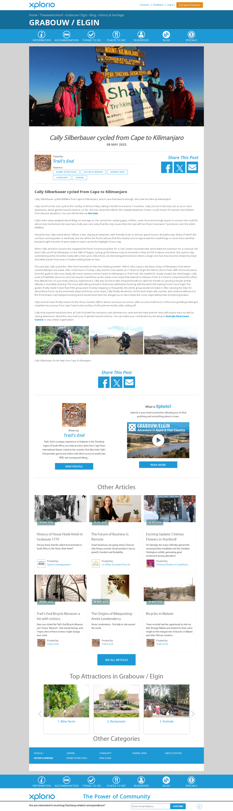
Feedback (158, 4)
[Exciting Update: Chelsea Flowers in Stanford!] (170, 508)
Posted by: (58, 156)
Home (33, 15)
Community (62, 177)
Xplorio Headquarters (59, 564)
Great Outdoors (173, 753)
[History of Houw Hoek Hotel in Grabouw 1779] (60, 508)
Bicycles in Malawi (159, 613)
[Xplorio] (44, 5)
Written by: (74, 430)
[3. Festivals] (166, 701)
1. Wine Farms (66, 721)
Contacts (144, 4)
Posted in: (58, 167)
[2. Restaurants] (116, 701)
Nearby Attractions (66, 172)
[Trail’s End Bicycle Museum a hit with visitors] (60, 588)
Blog (93, 15)
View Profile (74, 466)
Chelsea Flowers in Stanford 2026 (173, 564)
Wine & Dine (105, 758)
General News (117, 172)
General (79, 177)
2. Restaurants (116, 721)
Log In (170, 4)
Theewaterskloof (51, 15)
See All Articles (116, 660)
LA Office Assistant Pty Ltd (116, 564)
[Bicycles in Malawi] (169, 588)
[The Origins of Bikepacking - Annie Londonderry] (115, 588)
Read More (158, 464)
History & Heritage (111, 15)
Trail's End (63, 161)
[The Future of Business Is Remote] (115, 508)
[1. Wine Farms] (66, 701)
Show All (39, 753)
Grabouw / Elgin (76, 15)
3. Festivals (167, 721)
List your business (189, 5)
